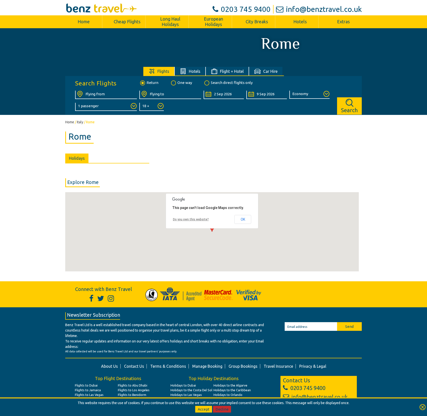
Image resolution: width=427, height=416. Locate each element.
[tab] (159, 71)
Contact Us (134, 366)
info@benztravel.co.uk (324, 9)
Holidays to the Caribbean (232, 390)
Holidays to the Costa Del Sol (191, 390)
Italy (80, 122)
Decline (222, 409)
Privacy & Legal (312, 366)
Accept (204, 409)
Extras (343, 21)
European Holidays (213, 21)
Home (84, 21)
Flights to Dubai (86, 385)
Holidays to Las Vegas (186, 394)
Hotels (300, 21)
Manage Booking (207, 366)
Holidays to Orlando (228, 394)
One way (184, 82)
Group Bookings (243, 366)
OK (243, 219)
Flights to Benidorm (132, 394)
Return (152, 82)
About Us (109, 366)
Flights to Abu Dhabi (132, 385)
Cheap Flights (127, 21)
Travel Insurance (278, 366)
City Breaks (257, 21)
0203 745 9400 (246, 9)
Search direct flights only (232, 82)
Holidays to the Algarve (230, 385)
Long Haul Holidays (170, 21)
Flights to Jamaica (88, 390)
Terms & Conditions (168, 366)
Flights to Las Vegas (89, 394)
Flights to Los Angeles (133, 390)
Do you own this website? (191, 219)
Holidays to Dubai (183, 385)
